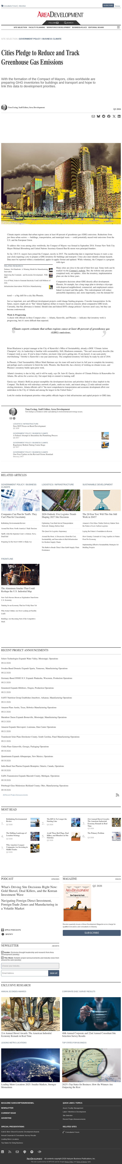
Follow (52, 23)
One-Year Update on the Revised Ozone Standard (33, 454)
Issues (118, 879)
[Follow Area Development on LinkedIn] (3, 1152)
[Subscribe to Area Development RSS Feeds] (10, 1152)
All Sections (118, 27)
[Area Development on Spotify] (32, 1152)
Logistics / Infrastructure (25, 424)
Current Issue (8, 1113)
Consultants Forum (10, 6)
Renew (117, 6)
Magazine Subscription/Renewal (17, 1103)
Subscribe (108, 5)
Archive (55, 946)
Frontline (7, 559)
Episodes (55, 879)
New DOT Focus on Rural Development (29, 426)
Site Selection (67, 1115)
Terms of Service (81, 1162)
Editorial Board (96, 27)
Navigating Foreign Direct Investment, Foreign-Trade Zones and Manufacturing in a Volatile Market (29, 904)
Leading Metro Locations (10, 1139)
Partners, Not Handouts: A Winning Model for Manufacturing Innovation (26, 270)
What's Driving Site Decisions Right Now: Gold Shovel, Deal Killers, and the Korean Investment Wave (29, 891)
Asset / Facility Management (73, 1108)
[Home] (17, 1152)
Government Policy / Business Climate (40, 39)
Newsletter (7, 1108)
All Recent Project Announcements (15, 795)
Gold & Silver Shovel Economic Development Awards (20, 1132)
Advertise (22, 6)
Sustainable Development (98, 484)
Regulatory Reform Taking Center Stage (29, 445)
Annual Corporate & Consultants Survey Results (18, 1135)
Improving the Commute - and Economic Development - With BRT (26, 276)
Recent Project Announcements (74, 1119)
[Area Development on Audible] (39, 1152)
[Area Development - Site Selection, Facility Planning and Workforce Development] (61, 14)
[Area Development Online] (35, 1159)
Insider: (27, 953)
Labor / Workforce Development (74, 1112)
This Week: (30, 959)
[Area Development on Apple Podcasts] (25, 1152)
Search (70, 23)
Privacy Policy (69, 1162)
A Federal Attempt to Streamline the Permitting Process (35, 435)
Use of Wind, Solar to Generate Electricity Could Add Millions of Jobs (27, 281)
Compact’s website (77, 270)
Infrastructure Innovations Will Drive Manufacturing (22, 286)
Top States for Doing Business (12, 1143)
